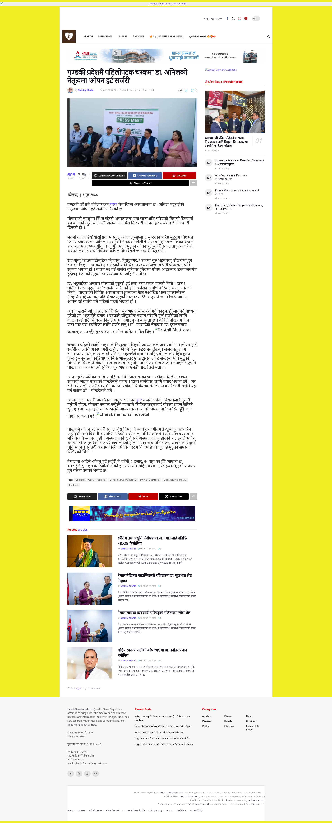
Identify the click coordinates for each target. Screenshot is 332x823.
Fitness (228, 716)
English (206, 726)
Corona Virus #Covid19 (123, 479)
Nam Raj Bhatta (85, 90)
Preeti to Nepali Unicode (198, 804)
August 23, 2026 (148, 548)
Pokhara (74, 485)
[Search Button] (268, 36)
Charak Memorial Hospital (91, 479)
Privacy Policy (155, 810)
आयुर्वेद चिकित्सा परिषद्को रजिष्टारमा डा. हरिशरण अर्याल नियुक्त (164, 744)
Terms (169, 810)
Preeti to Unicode (136, 810)
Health (88, 36)
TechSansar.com (256, 800)
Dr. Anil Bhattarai (150, 479)
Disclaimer (181, 810)
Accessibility (196, 810)
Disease (122, 36)
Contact (81, 810)
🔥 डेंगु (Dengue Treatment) (166, 36)
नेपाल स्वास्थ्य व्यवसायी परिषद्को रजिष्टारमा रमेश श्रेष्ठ (154, 612)
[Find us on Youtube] (245, 19)
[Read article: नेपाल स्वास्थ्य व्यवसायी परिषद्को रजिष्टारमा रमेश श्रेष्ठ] (89, 626)
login (78, 688)
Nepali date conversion (169, 804)
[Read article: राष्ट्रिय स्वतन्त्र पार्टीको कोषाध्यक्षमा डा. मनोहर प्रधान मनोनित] (89, 663)
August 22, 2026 (148, 586)
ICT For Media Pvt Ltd (187, 796)
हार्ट (139, 400)
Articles (138, 36)
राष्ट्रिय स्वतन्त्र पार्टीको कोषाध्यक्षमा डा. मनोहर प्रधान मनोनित (162, 738)
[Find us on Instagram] (239, 19)
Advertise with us (114, 810)
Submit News (95, 810)
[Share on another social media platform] (193, 183)
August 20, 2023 (108, 90)
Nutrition (105, 36)
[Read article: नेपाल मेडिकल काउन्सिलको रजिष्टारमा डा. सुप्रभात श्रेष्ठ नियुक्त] (89, 589)
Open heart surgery (175, 479)
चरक (113, 204)
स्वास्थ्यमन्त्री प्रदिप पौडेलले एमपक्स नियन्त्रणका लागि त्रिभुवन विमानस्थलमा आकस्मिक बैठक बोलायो (226, 142)
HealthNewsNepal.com (80, 709)
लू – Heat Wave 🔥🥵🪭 (202, 36)
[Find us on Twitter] (233, 18)
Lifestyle (229, 726)
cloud (228, 800)
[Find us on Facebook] (227, 19)
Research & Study (252, 728)
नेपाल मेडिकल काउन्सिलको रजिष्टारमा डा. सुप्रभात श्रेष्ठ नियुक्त (163, 726)
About (70, 810)
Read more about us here (81, 724)
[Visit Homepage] (69, 36)
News (123, 90)
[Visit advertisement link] (132, 513)
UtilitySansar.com (255, 804)
